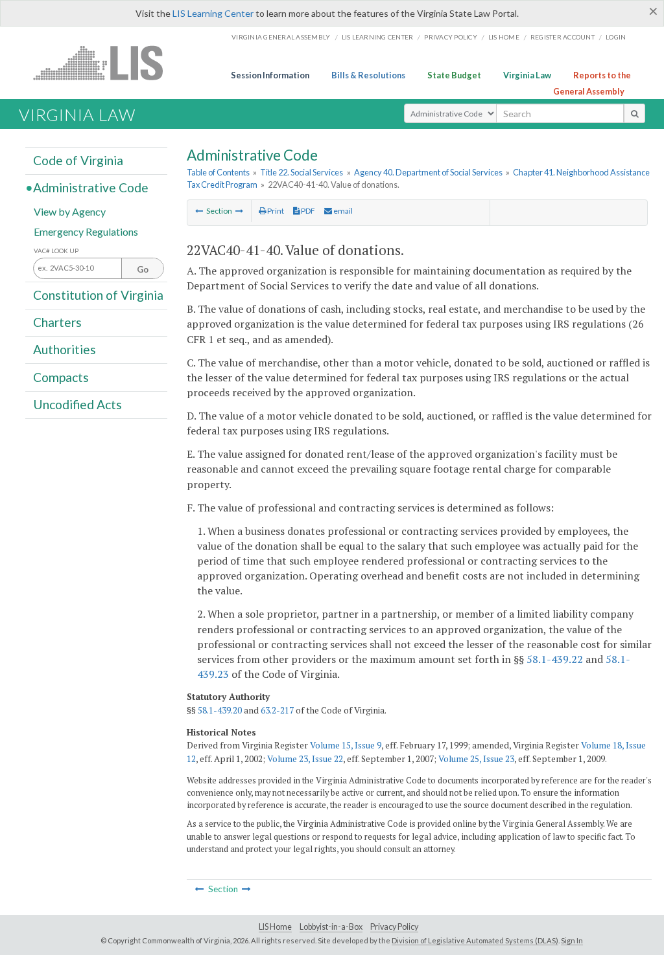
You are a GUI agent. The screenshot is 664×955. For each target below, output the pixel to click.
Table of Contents (218, 172)
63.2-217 (277, 710)
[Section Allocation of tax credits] (199, 211)
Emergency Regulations (86, 231)
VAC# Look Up (56, 250)
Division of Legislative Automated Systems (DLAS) (475, 940)
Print (275, 211)
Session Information (270, 75)
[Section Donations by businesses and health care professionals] (239, 211)
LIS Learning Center (213, 13)
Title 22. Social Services (301, 172)
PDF (307, 211)
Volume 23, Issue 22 (305, 759)
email (342, 211)
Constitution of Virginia (98, 294)
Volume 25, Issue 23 (476, 759)
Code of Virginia (78, 160)
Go (142, 269)
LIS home (503, 37)
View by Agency (70, 211)
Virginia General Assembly (280, 37)
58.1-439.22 (555, 659)
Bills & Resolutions (368, 75)
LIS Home (275, 927)
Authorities (64, 349)
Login (616, 37)
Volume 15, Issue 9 (345, 745)
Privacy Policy (450, 37)
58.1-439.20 (220, 710)
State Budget (454, 75)
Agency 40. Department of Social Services (428, 172)
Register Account (562, 37)
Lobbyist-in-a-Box (331, 927)
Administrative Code (90, 187)
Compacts (61, 376)
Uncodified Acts (77, 404)
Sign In (572, 940)
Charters (57, 322)
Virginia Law (527, 75)
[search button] (634, 113)
